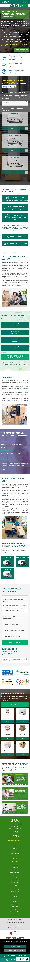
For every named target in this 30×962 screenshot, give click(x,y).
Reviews (15, 848)
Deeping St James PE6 (15, 872)
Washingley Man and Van (11, 253)
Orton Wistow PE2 (15, 882)
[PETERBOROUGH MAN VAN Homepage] (6, 2)
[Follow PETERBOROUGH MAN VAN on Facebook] (10, 836)
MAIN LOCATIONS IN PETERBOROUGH (15, 357)
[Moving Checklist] (15, 779)
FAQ (15, 846)
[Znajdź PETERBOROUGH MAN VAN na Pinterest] (16, 836)
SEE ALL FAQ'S (15, 642)
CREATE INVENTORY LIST (15, 217)
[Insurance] (15, 939)
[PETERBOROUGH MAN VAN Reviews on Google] (22, 682)
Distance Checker (15, 894)
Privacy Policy (23, 942)
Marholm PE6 (15, 865)
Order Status (15, 896)
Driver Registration (15, 909)
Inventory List (15, 899)
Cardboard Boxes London (15, 925)
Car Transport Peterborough (15, 927)
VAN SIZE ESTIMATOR (15, 208)
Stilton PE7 (15, 877)
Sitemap (15, 858)
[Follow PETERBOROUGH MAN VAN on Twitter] (13, 836)
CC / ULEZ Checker (15, 911)
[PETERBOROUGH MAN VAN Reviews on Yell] (7, 682)
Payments (15, 901)
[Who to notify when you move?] (15, 807)
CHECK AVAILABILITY (15, 199)
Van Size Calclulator (15, 891)
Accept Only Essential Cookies (15, 950)
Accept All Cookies (15, 946)
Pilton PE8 (15, 870)
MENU (25, 2)
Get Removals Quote (21, 50)
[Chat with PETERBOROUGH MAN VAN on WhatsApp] (7, 959)
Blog (15, 914)
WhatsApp (24, 5)
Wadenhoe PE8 (15, 867)
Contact (15, 843)
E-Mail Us (15, 831)
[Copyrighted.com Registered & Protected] (15, 933)
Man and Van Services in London (15, 922)
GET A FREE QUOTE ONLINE (16, 956)
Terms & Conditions (15, 853)
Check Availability (15, 889)
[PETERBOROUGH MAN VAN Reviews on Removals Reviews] (7, 673)
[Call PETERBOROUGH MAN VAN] (16, 5)
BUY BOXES (15, 704)
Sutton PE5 (15, 875)
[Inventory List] (15, 793)
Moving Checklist (15, 904)
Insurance (15, 856)
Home (3, 253)
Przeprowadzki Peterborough (15, 919)
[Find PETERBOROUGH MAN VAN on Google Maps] (18, 836)
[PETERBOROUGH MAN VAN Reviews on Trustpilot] (22, 673)
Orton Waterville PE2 (15, 880)
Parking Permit (15, 906)
